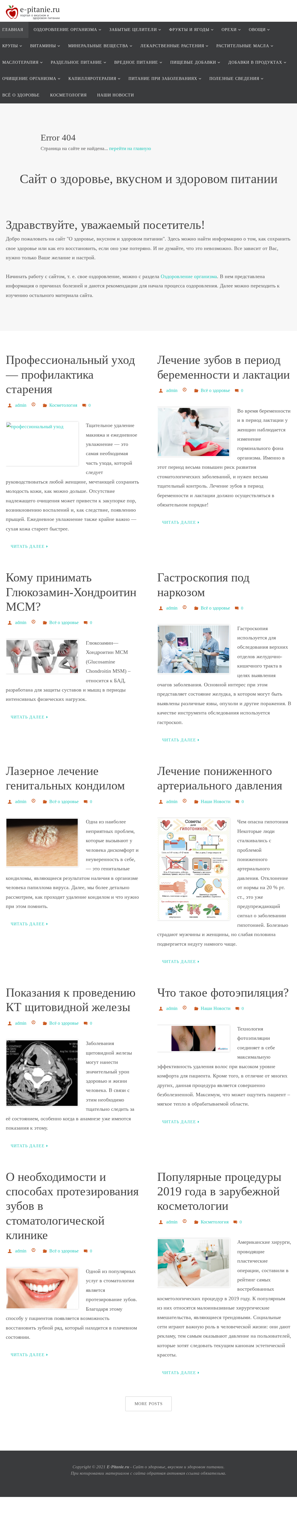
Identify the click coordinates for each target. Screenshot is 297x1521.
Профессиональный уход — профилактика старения (70, 374)
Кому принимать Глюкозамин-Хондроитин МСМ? (71, 590)
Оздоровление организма (189, 276)
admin (20, 404)
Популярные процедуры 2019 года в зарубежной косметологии (219, 1183)
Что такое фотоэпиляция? (223, 986)
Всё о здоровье (215, 389)
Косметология (63, 404)
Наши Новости (216, 796)
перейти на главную (130, 148)
